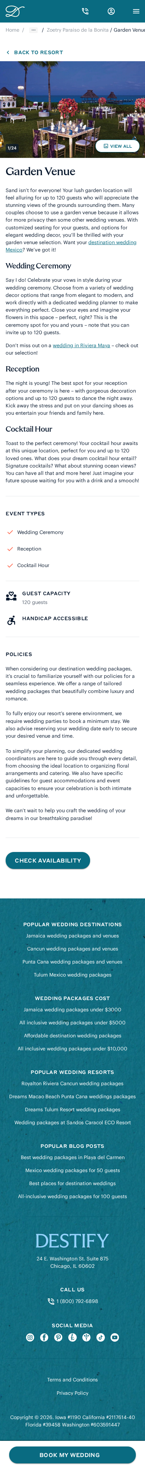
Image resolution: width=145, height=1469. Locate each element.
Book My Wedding (69, 1454)
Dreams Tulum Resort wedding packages (72, 1109)
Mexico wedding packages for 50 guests (72, 1170)
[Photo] (72, 109)
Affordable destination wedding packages (72, 1035)
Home (12, 30)
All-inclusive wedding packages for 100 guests (72, 1196)
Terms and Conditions (72, 1379)
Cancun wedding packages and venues (72, 949)
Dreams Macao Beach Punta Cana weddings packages (72, 1096)
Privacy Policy (72, 1393)
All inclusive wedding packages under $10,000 (72, 1048)
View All (118, 147)
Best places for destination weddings (72, 1183)
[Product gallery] (72, 109)
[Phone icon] (85, 11)
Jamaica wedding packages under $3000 (72, 1009)
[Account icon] (111, 11)
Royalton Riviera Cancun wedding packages (72, 1083)
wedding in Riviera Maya (81, 345)
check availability (48, 860)
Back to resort (38, 52)
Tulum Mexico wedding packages (73, 975)
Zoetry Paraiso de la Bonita (78, 30)
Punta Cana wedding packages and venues (72, 962)
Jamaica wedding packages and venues (72, 936)
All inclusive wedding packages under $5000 (72, 1022)
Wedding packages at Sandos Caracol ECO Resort (72, 1122)
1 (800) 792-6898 (76, 1301)
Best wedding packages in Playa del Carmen (73, 1157)
